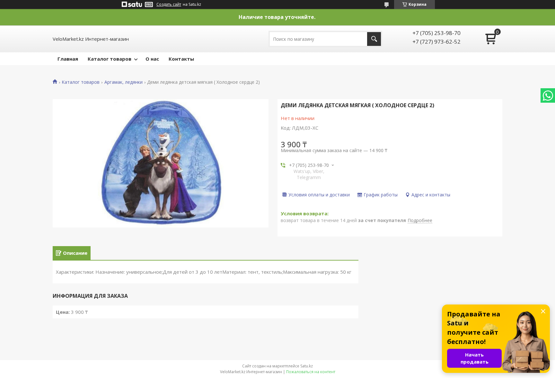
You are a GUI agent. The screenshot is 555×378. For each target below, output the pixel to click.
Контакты (181, 59)
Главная (67, 59)
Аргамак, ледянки (123, 82)
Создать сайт (168, 4)
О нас (152, 59)
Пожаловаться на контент (310, 371)
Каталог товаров (109, 59)
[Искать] (374, 39)
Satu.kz (306, 366)
